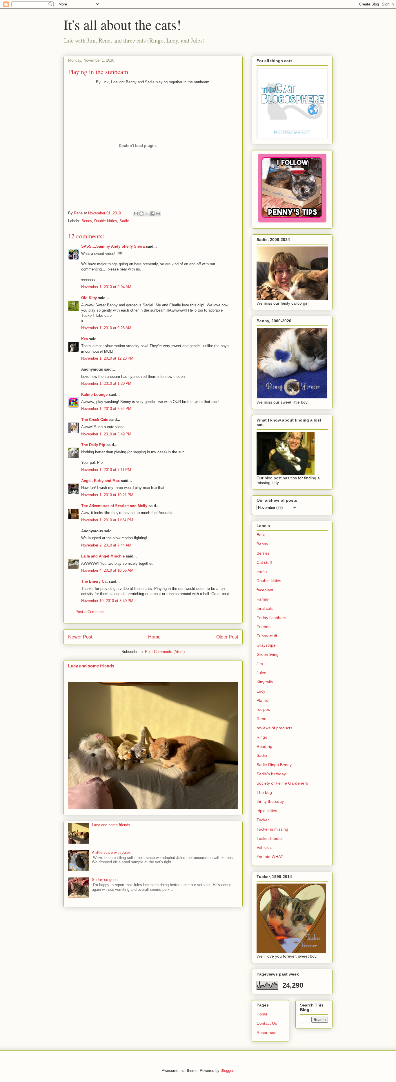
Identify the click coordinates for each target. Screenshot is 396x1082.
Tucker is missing (272, 829)
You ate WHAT (270, 856)
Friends (263, 626)
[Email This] (136, 213)
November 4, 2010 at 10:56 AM (107, 570)
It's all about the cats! (122, 24)
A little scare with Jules (111, 852)
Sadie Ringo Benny (274, 764)
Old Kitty (89, 298)
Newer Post (80, 636)
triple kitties (267, 810)
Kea (84, 339)
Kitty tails (265, 682)
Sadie (124, 221)
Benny (86, 221)
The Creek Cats (94, 419)
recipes (263, 709)
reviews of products (274, 728)
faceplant (265, 590)
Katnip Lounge (94, 394)
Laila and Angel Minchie (103, 556)
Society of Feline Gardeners (282, 783)
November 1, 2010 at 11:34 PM (107, 520)
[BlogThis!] (141, 213)
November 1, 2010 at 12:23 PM (107, 358)
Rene (261, 718)
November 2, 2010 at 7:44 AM (106, 545)
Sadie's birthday (271, 774)
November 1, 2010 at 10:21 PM (107, 495)
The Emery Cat (94, 581)
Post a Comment (89, 612)
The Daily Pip (93, 445)
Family (263, 599)
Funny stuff (267, 636)
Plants (262, 700)
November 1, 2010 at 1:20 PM (106, 383)
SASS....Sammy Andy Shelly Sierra (113, 246)
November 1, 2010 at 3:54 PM (106, 408)
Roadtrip (264, 746)
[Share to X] (147, 213)
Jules (261, 672)
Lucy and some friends (91, 665)
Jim (260, 663)
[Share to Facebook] (152, 213)
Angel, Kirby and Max (100, 481)
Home (154, 636)
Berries (263, 553)
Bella (261, 534)
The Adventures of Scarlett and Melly (114, 506)
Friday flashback (272, 617)
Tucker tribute (269, 838)
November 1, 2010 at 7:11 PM (106, 470)
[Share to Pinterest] (158, 213)
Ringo (262, 737)
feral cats (265, 608)
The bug (264, 792)
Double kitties (105, 221)
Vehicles (264, 847)
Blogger (227, 1070)
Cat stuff (264, 562)
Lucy (261, 691)
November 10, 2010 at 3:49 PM (107, 601)
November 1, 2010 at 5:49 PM (106, 434)
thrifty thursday (270, 801)
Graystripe (266, 645)
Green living (268, 654)
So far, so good (104, 879)
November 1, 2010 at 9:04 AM (106, 287)
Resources (266, 1032)
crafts (262, 571)
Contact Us (267, 1023)
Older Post (227, 636)
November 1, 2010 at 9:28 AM (106, 328)
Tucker (263, 820)
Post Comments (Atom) (165, 651)
